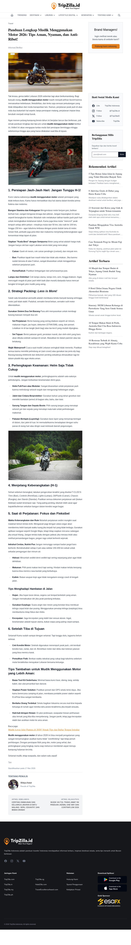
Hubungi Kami (72, 879)
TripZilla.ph (8, 895)
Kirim (122, 154)
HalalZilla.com (41, 884)
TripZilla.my (8, 890)
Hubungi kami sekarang (106, 46)
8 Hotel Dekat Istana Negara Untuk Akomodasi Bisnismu (105, 290)
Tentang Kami (104, 15)
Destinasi (34, 15)
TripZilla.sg (39, 879)
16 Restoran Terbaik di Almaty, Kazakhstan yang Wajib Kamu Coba (105, 342)
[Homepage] (12, 15)
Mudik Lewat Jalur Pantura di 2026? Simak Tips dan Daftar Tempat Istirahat (43, 729)
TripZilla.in (8, 884)
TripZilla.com (9, 879)
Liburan (49, 15)
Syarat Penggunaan (75, 884)
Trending (22, 15)
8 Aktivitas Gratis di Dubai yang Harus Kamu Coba (104, 192)
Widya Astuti (26, 783)
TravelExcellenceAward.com (46, 890)
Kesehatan (86, 15)
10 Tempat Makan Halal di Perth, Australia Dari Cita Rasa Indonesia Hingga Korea (105, 325)
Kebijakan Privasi (73, 890)
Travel (10, 23)
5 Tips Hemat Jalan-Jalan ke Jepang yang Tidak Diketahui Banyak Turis (105, 175)
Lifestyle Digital (67, 15)
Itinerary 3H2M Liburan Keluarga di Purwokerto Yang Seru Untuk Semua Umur (106, 308)
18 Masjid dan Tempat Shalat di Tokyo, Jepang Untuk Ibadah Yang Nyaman (105, 271)
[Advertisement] (106, 73)
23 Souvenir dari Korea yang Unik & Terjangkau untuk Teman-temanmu (106, 209)
